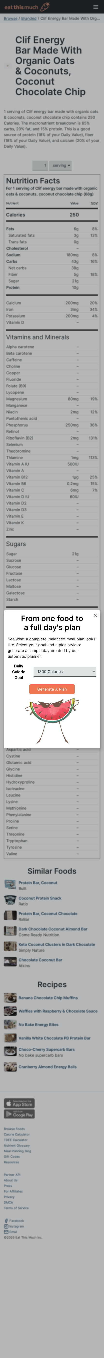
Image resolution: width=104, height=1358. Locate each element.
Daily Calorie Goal (18, 672)
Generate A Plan (52, 689)
